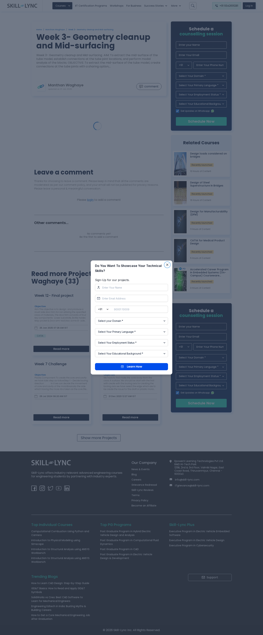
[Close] (167, 265)
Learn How (134, 367)
